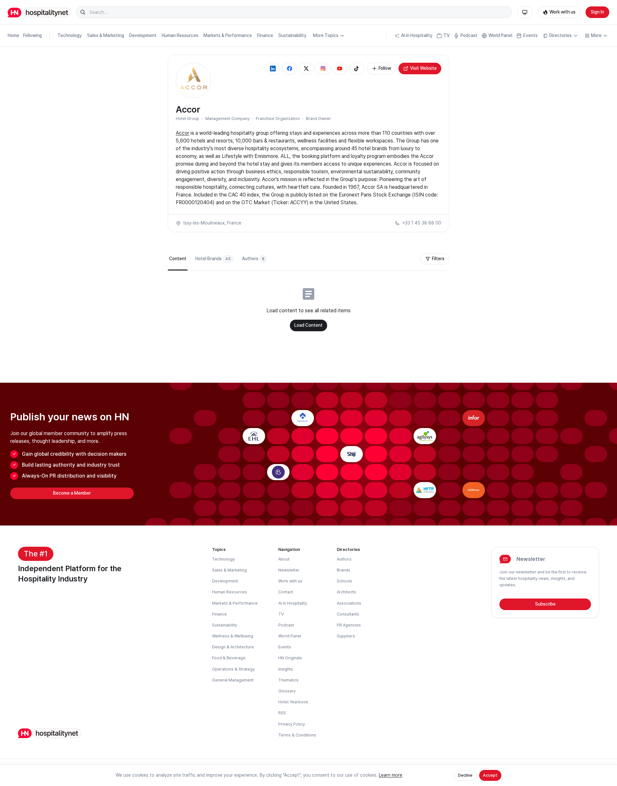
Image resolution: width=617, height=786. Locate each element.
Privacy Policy (291, 724)
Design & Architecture (233, 646)
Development (142, 35)
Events (530, 35)
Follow (385, 68)
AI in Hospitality (417, 35)
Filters (438, 258)
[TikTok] (356, 68)
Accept (490, 775)
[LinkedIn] (273, 68)
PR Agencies (349, 625)
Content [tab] (177, 258)
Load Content (308, 325)
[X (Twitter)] (306, 68)
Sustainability (292, 35)
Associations (349, 603)
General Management (233, 680)
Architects (346, 592)
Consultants (348, 614)
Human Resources (180, 35)
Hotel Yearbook (293, 701)
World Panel (500, 35)
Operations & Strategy (233, 669)
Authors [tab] (253, 258)
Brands (343, 570)
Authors (344, 559)
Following (32, 35)
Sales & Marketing (105, 35)
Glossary (287, 691)
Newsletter (289, 570)
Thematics (288, 680)
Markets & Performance (227, 35)
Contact (285, 592)
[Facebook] (289, 68)
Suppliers (346, 636)
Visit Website (423, 68)
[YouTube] (339, 68)
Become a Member (72, 493)
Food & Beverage (229, 657)
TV (446, 35)
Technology (70, 35)
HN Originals (290, 657)
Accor (182, 133)
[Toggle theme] (524, 12)
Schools (344, 581)
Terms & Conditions (297, 735)
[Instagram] (323, 68)
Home (13, 35)
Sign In (597, 11)
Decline (465, 775)
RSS (282, 712)
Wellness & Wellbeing (232, 636)
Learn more (390, 775)
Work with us (563, 11)
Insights (285, 669)
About (284, 559)
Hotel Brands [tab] (213, 258)
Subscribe (545, 604)
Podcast (469, 35)
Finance (265, 35)
